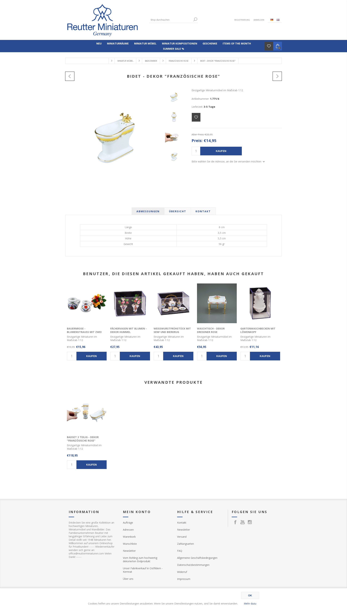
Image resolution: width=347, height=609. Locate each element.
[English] (278, 19)
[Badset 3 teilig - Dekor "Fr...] (69, 76)
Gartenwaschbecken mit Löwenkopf (257, 330)
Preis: (197, 140)
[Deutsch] (272, 19)
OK (250, 595)
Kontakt (181, 522)
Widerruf (182, 572)
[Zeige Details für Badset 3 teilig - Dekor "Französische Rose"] (87, 412)
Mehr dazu (250, 603)
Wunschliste (130, 543)
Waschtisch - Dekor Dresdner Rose (211, 330)
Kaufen (221, 151)
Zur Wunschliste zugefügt (196, 117)
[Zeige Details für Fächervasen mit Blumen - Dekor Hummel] (130, 303)
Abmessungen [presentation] (148, 211)
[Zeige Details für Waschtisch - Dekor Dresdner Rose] (217, 303)
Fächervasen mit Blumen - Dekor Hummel (128, 330)
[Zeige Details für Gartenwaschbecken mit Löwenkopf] (260, 303)
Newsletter (129, 550)
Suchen (195, 19)
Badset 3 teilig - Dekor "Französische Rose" (83, 438)
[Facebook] (235, 522)
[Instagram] (249, 522)
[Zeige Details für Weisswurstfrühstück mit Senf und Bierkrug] (173, 303)
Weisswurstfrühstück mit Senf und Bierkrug (172, 330)
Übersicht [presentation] (177, 211)
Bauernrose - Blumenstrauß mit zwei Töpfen (84, 332)
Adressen (128, 529)
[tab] (148, 211)
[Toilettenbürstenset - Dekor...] (277, 76)
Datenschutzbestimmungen (193, 565)
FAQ (179, 550)
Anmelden (259, 19)
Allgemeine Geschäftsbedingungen (197, 557)
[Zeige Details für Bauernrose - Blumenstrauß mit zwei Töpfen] (87, 303)
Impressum (183, 579)
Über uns (128, 578)
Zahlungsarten (185, 543)
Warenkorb (129, 536)
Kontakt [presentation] (203, 211)
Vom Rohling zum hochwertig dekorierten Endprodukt (140, 559)
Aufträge (128, 522)
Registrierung (242, 19)
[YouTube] (242, 522)
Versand (182, 536)
